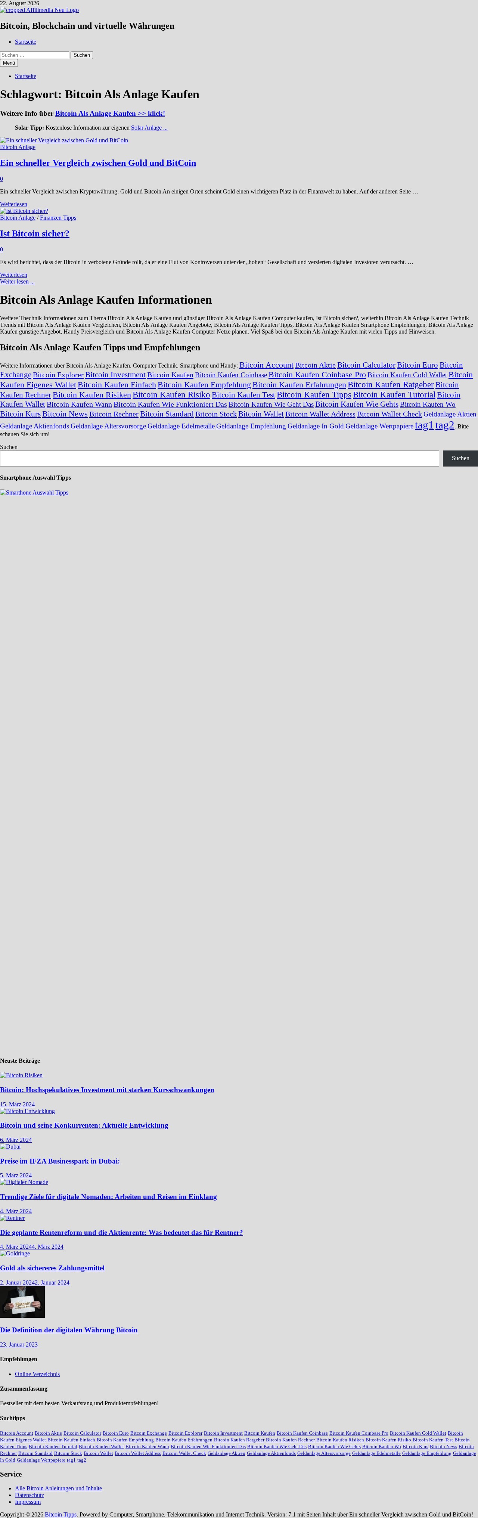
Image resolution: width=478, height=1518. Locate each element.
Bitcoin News (65, 413)
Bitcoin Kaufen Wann (79, 404)
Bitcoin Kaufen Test (243, 394)
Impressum (28, 1502)
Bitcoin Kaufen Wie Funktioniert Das (170, 404)
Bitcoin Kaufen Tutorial (394, 394)
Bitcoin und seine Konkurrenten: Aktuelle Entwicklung (84, 1125)
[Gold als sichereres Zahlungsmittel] (15, 1253)
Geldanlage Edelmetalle (181, 426)
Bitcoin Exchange (148, 1433)
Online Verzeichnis (37, 1374)
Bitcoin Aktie (315, 365)
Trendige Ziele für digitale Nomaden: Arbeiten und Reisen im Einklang (108, 1197)
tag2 (444, 425)
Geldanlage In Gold (316, 426)
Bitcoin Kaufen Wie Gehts (356, 404)
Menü (9, 63)
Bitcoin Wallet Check (389, 414)
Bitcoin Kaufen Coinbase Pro (317, 374)
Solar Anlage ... (149, 127)
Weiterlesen (13, 204)
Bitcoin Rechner (114, 414)
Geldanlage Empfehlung (251, 426)
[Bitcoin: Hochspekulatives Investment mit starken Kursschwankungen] (21, 1075)
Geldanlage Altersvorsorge (108, 426)
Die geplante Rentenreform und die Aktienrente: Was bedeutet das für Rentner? (121, 1232)
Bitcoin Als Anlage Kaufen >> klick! (110, 113)
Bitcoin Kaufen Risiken (92, 394)
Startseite (25, 41)
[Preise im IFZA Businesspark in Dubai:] (10, 1146)
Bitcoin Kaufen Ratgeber (391, 384)
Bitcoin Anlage (17, 147)
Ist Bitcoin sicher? (34, 233)
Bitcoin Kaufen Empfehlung (204, 384)
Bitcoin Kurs (20, 413)
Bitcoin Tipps (61, 1514)
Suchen (9, 447)
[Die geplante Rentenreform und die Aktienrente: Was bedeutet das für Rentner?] (12, 1218)
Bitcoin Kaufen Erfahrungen (299, 384)
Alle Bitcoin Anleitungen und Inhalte (58, 1488)
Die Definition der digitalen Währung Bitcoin (69, 1330)
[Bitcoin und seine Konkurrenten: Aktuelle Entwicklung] (27, 1111)
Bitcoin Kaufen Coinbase (231, 375)
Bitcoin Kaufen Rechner (290, 1440)
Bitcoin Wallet (261, 413)
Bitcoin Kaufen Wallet (101, 1446)
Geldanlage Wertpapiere (379, 426)
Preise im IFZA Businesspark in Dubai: (60, 1161)
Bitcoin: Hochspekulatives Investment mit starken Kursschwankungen (107, 1090)
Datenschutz (29, 1495)
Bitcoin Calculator (366, 364)
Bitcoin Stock (216, 414)
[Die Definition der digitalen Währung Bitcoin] (22, 1316)
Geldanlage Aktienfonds (34, 426)
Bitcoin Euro (417, 364)
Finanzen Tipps (58, 217)
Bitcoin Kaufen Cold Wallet (407, 375)
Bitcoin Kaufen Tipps (314, 394)
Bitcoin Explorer (58, 375)
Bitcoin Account (266, 364)
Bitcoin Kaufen (170, 375)
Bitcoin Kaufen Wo (428, 404)
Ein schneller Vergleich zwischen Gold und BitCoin (98, 163)
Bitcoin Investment (115, 374)
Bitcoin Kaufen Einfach (117, 384)
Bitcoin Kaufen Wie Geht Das (271, 404)
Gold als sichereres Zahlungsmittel (52, 1268)
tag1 (424, 425)
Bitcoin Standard (167, 413)
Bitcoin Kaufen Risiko (171, 394)
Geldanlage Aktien (450, 414)
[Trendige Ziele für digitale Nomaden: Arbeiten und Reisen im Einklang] (24, 1182)
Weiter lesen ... (17, 281)
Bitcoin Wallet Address (320, 414)
